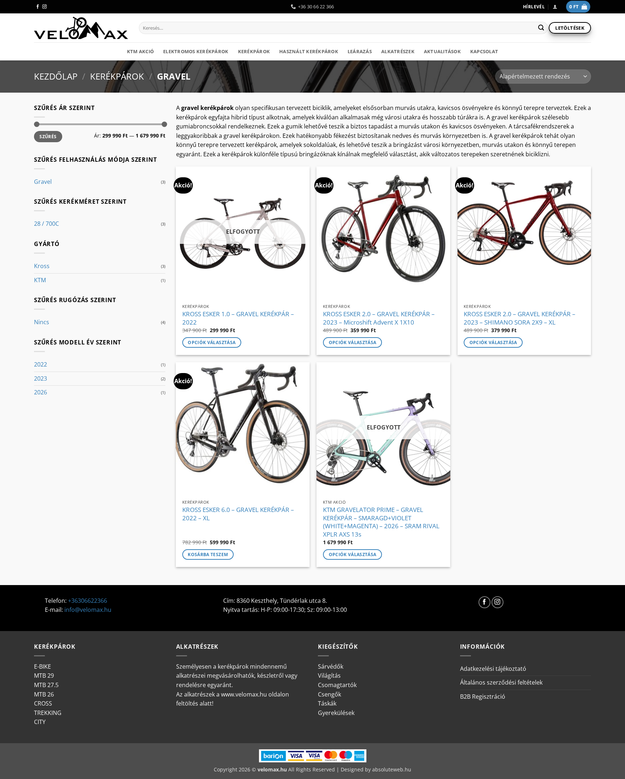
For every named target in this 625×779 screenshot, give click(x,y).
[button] (555, 6)
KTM (40, 280)
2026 (40, 392)
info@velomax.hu (87, 610)
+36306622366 (87, 601)
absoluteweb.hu (391, 769)
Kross (42, 266)
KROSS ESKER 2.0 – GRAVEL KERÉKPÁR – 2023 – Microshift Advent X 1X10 (379, 318)
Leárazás (360, 51)
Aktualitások (442, 51)
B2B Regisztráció (482, 696)
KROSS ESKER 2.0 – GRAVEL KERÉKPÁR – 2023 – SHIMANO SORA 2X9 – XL (519, 318)
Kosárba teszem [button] (208, 554)
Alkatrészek (397, 51)
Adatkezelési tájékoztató (493, 669)
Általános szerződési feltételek (501, 682)
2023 (40, 378)
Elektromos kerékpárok (195, 51)
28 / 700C (46, 224)
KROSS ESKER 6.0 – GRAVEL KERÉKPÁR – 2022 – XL (238, 514)
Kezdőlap (55, 76)
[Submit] (541, 28)
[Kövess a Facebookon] (37, 6)
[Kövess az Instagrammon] (44, 6)
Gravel (43, 182)
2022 (40, 364)
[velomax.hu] (81, 28)
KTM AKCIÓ (140, 51)
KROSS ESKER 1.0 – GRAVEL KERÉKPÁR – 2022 (238, 318)
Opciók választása (211, 342)
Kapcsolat (484, 51)
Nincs (41, 322)
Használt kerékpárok (308, 51)
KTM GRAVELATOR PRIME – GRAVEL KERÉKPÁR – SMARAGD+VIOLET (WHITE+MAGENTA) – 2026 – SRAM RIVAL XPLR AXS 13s (381, 522)
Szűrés (47, 136)
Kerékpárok (254, 51)
